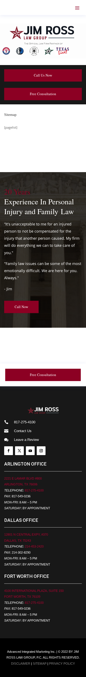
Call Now (21, 306)
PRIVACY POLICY (62, 663)
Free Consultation (43, 93)
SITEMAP (40, 663)
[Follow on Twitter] (19, 450)
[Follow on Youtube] (30, 450)
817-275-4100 (34, 490)
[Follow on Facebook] (8, 450)
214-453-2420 (34, 546)
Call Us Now (43, 75)
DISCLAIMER (20, 663)
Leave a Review (26, 440)
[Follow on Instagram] (41, 450)
